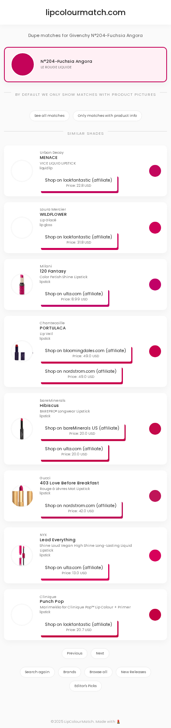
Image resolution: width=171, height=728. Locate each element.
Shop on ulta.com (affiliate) (74, 294)
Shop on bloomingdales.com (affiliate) (85, 351)
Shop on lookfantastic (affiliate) (78, 180)
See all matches (49, 115)
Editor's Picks (85, 685)
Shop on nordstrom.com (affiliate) (81, 371)
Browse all (98, 672)
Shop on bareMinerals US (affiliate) (82, 428)
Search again (37, 672)
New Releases (133, 672)
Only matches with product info (107, 115)
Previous (74, 653)
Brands (69, 672)
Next (100, 653)
